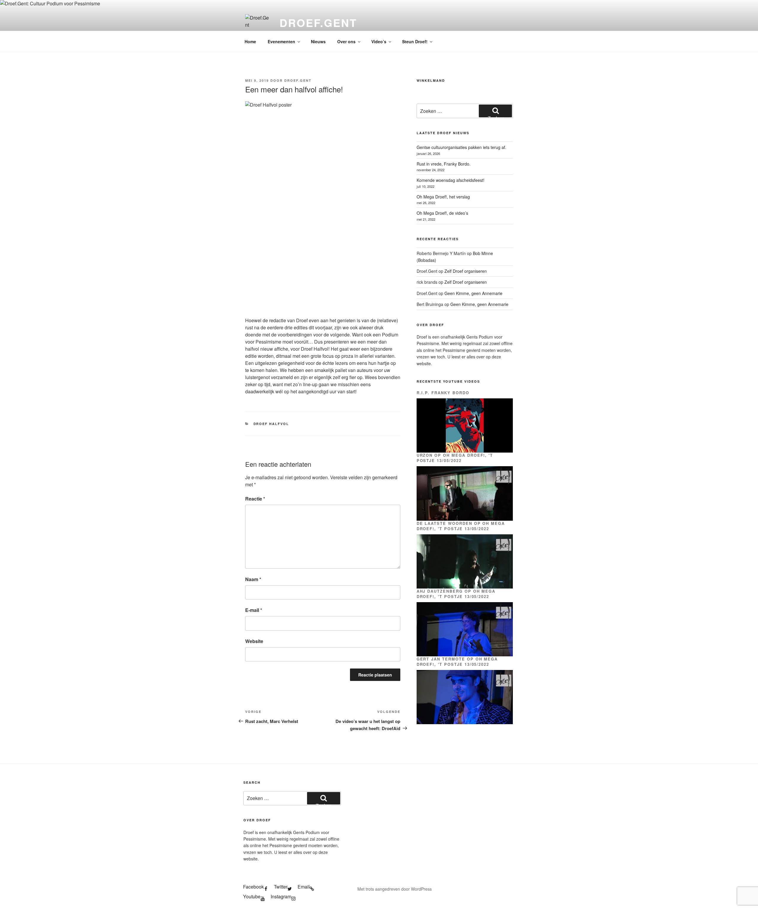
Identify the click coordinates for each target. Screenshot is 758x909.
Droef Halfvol (271, 423)
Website (254, 641)
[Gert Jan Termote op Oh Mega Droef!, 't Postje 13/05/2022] (465, 697)
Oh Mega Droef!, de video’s (442, 213)
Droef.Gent (318, 22)
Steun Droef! (415, 41)
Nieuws (318, 41)
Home (250, 41)
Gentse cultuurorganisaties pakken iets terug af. (461, 147)
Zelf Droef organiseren (465, 271)
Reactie (255, 498)
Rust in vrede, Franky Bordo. (443, 164)
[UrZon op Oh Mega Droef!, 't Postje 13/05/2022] (465, 493)
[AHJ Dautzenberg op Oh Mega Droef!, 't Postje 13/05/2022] (465, 629)
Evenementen (281, 41)
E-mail (253, 610)
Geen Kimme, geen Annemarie (473, 293)
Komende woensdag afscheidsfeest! (450, 180)
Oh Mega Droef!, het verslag (443, 197)
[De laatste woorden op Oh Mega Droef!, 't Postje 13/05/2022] (465, 561)
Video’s (378, 41)
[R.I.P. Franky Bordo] (465, 425)
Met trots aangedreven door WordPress (394, 889)
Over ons (346, 41)
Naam (253, 579)
